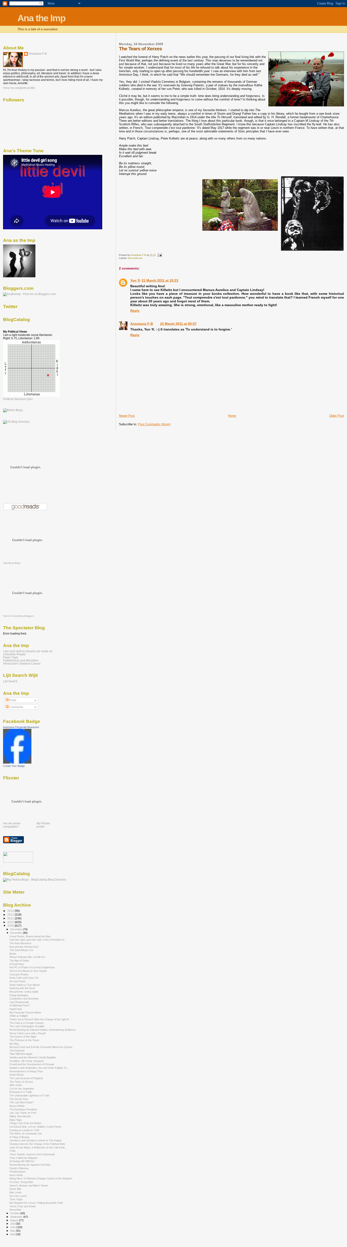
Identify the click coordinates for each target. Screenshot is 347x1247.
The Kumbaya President (23, 1109)
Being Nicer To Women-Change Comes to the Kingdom (40, 1178)
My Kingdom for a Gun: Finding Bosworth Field (36, 1202)
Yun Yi (135, 280)
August (14, 1220)
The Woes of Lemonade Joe (25, 1133)
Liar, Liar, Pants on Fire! (22, 1112)
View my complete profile (19, 88)
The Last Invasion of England (26, 1078)
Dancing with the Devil (22, 988)
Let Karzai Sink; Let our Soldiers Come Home (35, 1126)
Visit (12, 563)
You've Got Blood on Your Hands (28, 970)
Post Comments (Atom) (154, 424)
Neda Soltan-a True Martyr (24, 984)
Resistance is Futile (20, 1092)
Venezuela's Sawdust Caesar (22, 663)
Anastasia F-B (141, 324)
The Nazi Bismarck (20, 943)
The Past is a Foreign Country (26, 1022)
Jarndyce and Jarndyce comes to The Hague (35, 1140)
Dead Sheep (16, 1074)
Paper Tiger (10, 657)
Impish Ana (15, 1009)
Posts (12, 700)
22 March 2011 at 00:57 (178, 324)
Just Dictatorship (19, 1002)
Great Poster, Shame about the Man (30, 936)
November (16, 932)
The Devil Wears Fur (21, 950)
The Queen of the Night (22, 1036)
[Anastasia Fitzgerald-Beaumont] (17, 762)
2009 (11, 925)
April (13, 1234)
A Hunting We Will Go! (21, 1161)
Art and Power (17, 981)
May (13, 1230)
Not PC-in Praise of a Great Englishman (32, 967)
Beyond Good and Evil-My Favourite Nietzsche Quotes (40, 1047)
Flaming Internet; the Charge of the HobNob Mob (37, 1144)
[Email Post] (160, 255)
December (16, 929)
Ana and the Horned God (23, 946)
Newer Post (127, 415)
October (15, 1213)
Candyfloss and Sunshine (24, 998)
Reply (135, 311)
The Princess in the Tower (24, 1040)
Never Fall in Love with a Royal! (27, 1033)
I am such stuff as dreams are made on (27, 651)
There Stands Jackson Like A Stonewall (32, 1154)
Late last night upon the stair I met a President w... (37, 939)
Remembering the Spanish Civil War (30, 1164)
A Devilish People (14, 654)
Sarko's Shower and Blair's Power (28, 1185)
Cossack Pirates (19, 974)
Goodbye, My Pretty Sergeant (26, 1061)
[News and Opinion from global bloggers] (18, 861)
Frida (12, 1150)
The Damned (16, 1050)
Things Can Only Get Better (25, 1123)
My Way (14, 1043)
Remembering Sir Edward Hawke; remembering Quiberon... (43, 1029)
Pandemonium (17, 1171)
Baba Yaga (15, 1119)
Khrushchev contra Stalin (23, 991)
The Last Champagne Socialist (26, 1026)
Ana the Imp (41, 18)
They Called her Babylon (23, 1157)
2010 (11, 922)
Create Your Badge (14, 766)
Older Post (336, 415)
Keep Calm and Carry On (23, 977)
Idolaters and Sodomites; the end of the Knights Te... (39, 1067)
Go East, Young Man (21, 1182)
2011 (11, 918)
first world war (135, 258)
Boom (12, 953)
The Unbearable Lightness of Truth (29, 1095)
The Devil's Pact (18, 1099)
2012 (11, 914)
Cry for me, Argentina (21, 1088)
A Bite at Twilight (18, 1015)
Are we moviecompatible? (12, 825)
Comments (15, 707)
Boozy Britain (17, 1105)
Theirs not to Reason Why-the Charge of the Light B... (40, 1019)
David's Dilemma (19, 1168)
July (13, 1223)
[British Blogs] (13, 410)
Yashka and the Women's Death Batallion (32, 1057)
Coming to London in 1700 (24, 1130)
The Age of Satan (19, 960)
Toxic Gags (16, 1199)
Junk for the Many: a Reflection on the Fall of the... (38, 1147)
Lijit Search (10, 681)
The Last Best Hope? (21, 1102)
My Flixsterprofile (43, 825)
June (13, 1227)
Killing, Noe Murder (20, 1116)
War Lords (15, 1192)
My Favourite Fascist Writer (25, 1012)
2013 (11, 910)
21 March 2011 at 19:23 (160, 280)
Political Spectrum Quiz (18, 399)
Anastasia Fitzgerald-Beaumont (21, 727)
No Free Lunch (18, 1196)
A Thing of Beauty (19, 1137)
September (16, 1216)
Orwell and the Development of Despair (31, 1064)
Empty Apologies (18, 995)
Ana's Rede (16, 1175)
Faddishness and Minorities (20, 660)
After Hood (15, 1085)
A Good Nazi (16, 964)
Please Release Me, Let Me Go (27, 957)
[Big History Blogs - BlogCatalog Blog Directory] (34, 879)
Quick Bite (15, 1188)
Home (232, 415)
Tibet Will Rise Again (20, 1053)
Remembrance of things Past (26, 1071)
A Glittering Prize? (19, 1005)
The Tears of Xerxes (21, 1081)
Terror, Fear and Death (22, 1206)
